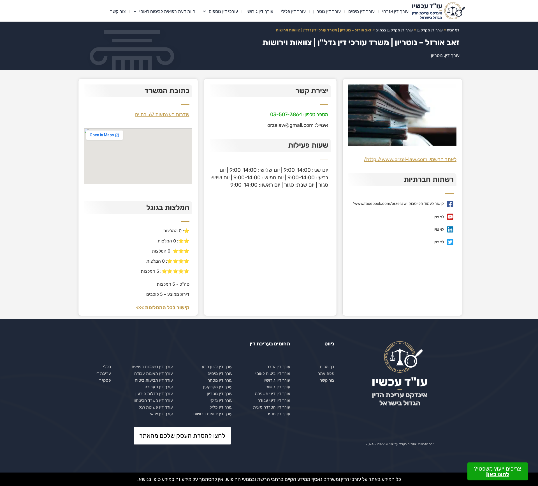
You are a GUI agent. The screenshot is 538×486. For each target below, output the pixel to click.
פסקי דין (103, 380)
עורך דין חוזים (278, 413)
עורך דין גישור (278, 386)
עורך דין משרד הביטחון (153, 400)
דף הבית (453, 30)
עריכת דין (102, 373)
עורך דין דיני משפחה (272, 393)
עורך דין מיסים (361, 11)
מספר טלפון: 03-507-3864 (299, 114)
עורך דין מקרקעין (430, 30)
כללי (107, 366)
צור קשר (118, 11)
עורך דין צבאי (161, 413)
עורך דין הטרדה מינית (271, 407)
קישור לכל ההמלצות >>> (162, 307)
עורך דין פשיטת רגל (156, 407)
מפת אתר (326, 373)
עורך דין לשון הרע (217, 366)
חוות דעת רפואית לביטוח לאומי (167, 11)
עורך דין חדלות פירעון (154, 393)
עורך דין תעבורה (159, 386)
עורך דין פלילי (293, 11)
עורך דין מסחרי (220, 380)
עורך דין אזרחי (395, 11)
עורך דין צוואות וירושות (213, 413)
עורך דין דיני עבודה (274, 400)
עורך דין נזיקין (220, 400)
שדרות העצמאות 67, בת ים (162, 114)
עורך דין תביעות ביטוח (154, 380)
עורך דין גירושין (259, 11)
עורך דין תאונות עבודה (153, 373)
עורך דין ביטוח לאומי (272, 373)
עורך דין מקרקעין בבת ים (394, 30)
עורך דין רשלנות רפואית (152, 366)
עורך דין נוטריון (327, 11)
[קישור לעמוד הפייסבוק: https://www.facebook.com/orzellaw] (450, 204)
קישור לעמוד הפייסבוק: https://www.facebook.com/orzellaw (392, 203)
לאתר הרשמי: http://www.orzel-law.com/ (410, 159)
